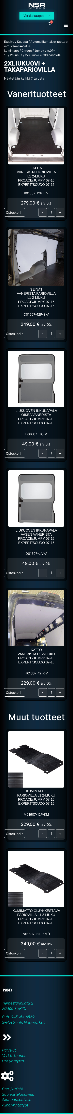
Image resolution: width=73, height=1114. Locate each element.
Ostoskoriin (14, 212)
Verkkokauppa (14, 1055)
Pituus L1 (16, 55)
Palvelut (9, 1050)
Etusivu (9, 42)
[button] (65, 25)
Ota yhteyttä (13, 1061)
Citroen (26, 51)
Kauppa (22, 42)
